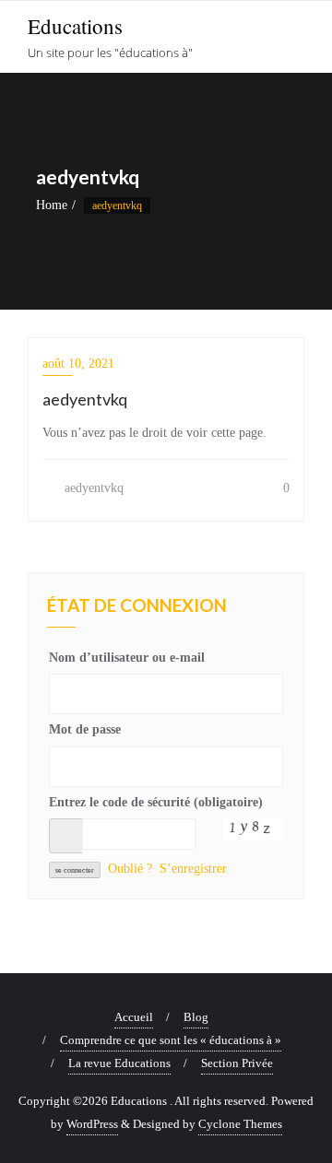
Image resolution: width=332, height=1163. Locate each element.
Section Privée (237, 1063)
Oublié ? (130, 868)
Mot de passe (85, 729)
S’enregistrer (193, 868)
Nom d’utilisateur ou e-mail (127, 657)
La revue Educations (119, 1063)
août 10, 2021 (78, 363)
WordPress (92, 1124)
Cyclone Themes (240, 1124)
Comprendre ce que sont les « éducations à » (170, 1040)
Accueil (133, 1017)
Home (51, 205)
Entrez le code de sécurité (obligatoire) (156, 802)
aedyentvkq (92, 488)
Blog (196, 1017)
